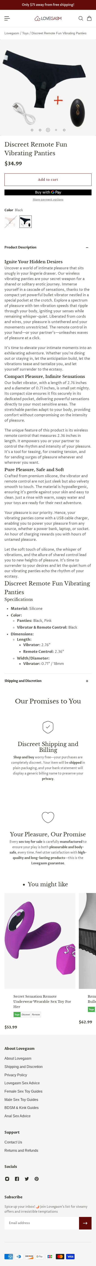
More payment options (48, 200)
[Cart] (89, 18)
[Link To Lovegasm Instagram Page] (7, 1179)
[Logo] (48, 18)
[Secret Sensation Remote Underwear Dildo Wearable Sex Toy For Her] (39, 941)
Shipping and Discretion (23, 681)
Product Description (20, 247)
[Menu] (7, 18)
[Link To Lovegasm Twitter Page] (27, 1179)
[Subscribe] (85, 1223)
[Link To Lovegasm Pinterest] (37, 1179)
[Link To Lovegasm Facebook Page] (17, 1179)
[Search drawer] (80, 18)
